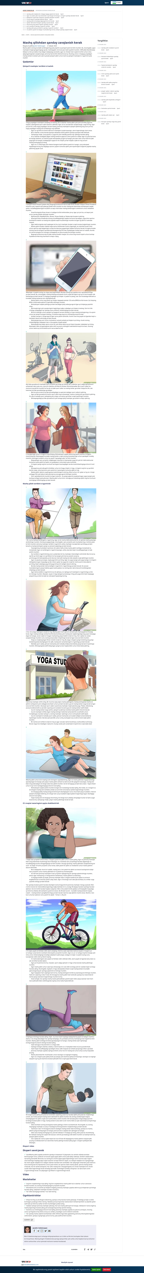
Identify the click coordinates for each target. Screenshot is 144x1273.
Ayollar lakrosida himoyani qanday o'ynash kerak (40, 23)
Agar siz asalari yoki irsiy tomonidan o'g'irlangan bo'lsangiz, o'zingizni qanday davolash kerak (53, 16)
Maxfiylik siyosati (67, 1262)
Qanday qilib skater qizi (108, 115)
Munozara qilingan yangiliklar (45, 10)
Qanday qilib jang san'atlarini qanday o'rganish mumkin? (43, 28)
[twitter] (45, 1231)
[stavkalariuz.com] (27, 2)
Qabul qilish (96, 1269)
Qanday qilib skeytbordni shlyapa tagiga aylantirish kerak (43, 14)
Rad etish (107, 1269)
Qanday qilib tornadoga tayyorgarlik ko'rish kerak (40, 21)
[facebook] (34, 1231)
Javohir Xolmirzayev (39, 46)
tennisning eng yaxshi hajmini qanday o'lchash (40, 24)
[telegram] (38, 1231)
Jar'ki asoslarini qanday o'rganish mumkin (38, 26)
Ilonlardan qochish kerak (108, 108)
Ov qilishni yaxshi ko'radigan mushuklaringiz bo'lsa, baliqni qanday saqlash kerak (49, 30)
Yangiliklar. (103, 40)
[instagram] (42, 1231)
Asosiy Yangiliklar (28, 10)
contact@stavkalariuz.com (30, 1265)
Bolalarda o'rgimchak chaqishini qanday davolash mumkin (43, 17)
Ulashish (27, 1220)
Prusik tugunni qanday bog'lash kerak (37, 19)
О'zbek (118, 2)
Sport (107, 3)
